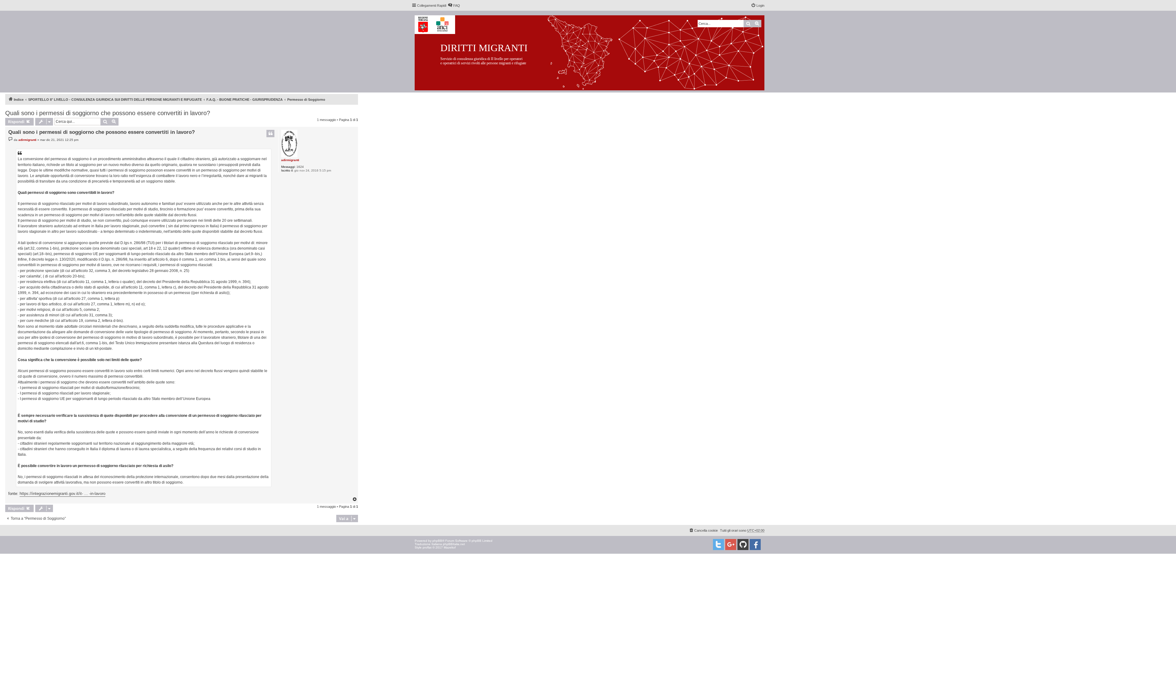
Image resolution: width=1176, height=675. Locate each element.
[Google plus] (730, 544)
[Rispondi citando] (270, 133)
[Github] (742, 544)
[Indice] (594, 51)
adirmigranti (290, 160)
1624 (300, 166)
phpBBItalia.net (454, 544)
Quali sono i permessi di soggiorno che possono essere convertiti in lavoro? (107, 113)
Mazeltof (450, 547)
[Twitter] (718, 544)
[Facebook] (755, 544)
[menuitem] (454, 5)
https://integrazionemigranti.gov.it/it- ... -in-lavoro (62, 493)
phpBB (437, 540)
